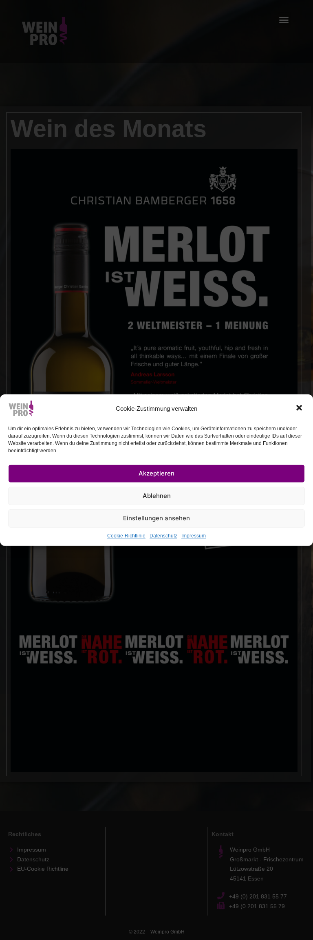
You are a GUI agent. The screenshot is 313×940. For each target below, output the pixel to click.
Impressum (193, 535)
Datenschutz (163, 535)
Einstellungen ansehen (156, 518)
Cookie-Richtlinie (126, 535)
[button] (300, 408)
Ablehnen (157, 496)
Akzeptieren (156, 473)
